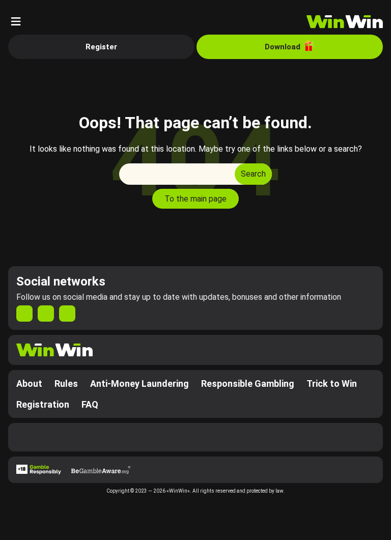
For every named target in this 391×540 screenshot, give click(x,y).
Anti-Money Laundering (139, 383)
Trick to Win (331, 383)
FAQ (89, 404)
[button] (15, 21)
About (29, 383)
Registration (42, 404)
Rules (66, 383)
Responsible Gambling (247, 383)
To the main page (195, 199)
